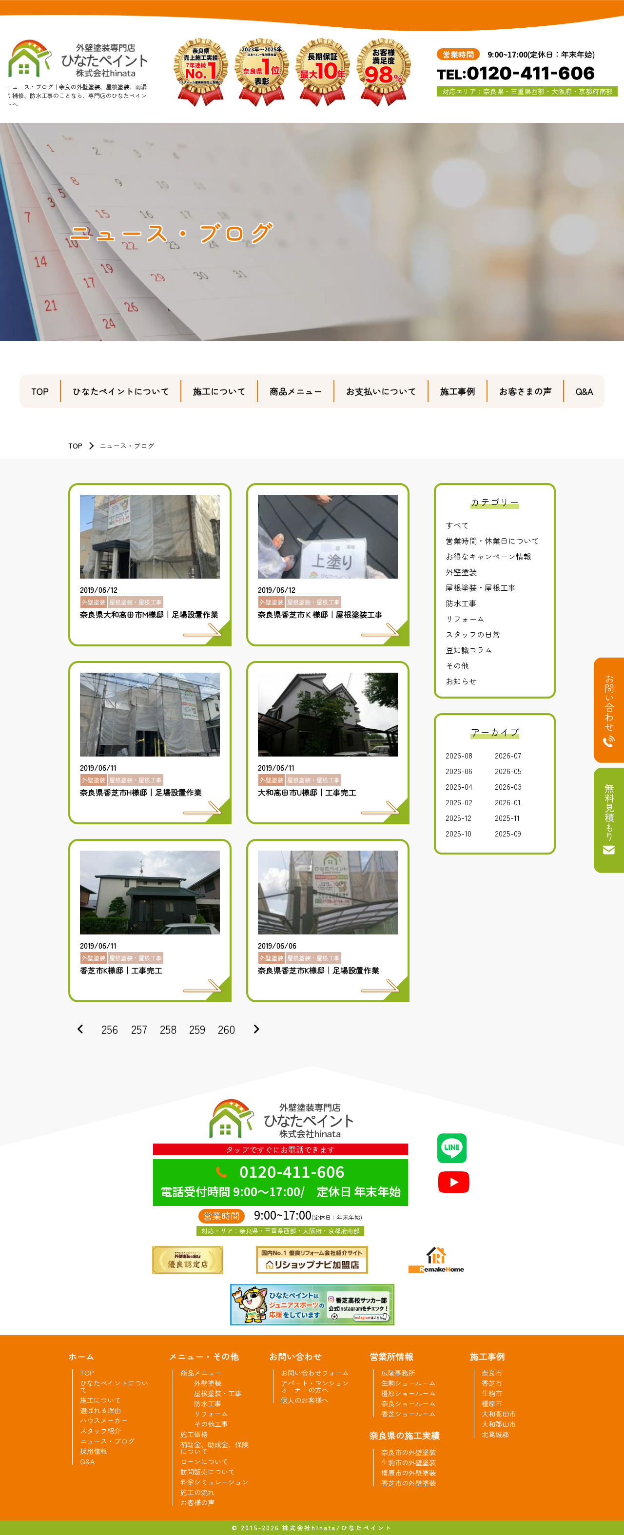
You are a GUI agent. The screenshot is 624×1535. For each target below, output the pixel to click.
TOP (40, 391)
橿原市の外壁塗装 (408, 1472)
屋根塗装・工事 (218, 1393)
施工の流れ (197, 1492)
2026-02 (459, 802)
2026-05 (508, 771)
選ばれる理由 (100, 1410)
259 (197, 1028)
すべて (457, 525)
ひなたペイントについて (121, 391)
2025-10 (458, 833)
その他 (457, 665)
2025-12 (458, 817)
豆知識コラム (469, 650)
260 (226, 1028)
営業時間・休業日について (492, 540)
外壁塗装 (461, 572)
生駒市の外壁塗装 (408, 1462)
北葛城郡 (495, 1434)
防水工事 (461, 603)
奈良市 (492, 1372)
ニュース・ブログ (107, 1441)
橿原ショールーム (408, 1393)
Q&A (584, 391)
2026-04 (459, 786)
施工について (219, 391)
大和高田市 (499, 1413)
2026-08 (459, 755)
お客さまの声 (525, 391)
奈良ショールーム (408, 1403)
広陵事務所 (398, 1372)
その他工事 (211, 1423)
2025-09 (508, 833)
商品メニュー (296, 391)
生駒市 (492, 1393)
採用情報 (93, 1451)
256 (109, 1028)
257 (139, 1028)
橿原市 (492, 1403)
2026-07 (508, 755)
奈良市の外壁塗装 (408, 1452)
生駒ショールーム (408, 1383)
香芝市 (492, 1383)
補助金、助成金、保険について (214, 1448)
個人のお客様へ (305, 1400)
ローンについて (204, 1461)
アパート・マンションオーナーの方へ (315, 1386)
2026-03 (508, 786)
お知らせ (461, 681)
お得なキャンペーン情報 (488, 556)
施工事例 (457, 391)
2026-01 (508, 802)
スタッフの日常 (473, 634)
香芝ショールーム (408, 1413)
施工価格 (194, 1434)
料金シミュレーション (214, 1481)
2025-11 (507, 817)
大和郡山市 (499, 1423)
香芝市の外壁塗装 (408, 1482)
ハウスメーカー (104, 1420)
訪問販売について (207, 1471)
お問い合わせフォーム (315, 1372)
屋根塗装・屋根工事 (481, 587)
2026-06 (459, 771)
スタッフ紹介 (100, 1430)
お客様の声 (197, 1502)
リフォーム (465, 618)
